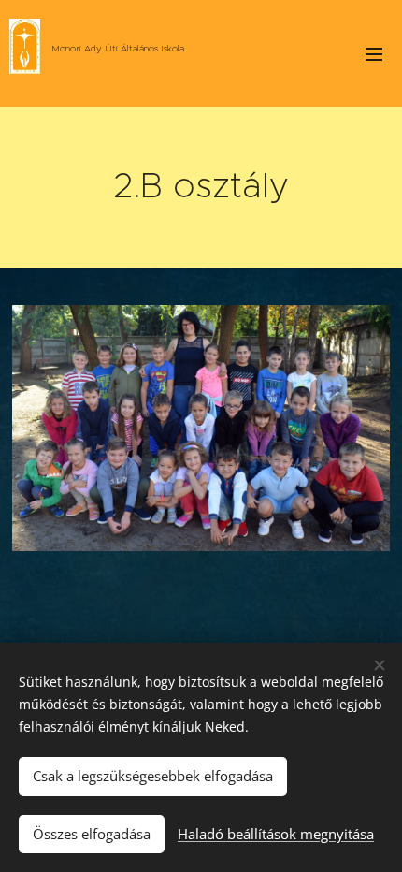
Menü (374, 53)
